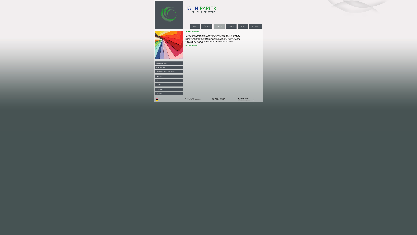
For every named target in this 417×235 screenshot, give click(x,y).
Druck (158, 80)
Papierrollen (159, 76)
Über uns (206, 26)
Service (231, 26)
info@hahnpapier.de (244, 100)
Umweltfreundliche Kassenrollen (165, 72)
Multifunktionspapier (162, 63)
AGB (239, 98)
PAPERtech (159, 93)
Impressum (255, 26)
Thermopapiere (160, 67)
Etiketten (158, 85)
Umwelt (243, 26)
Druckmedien (160, 89)
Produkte (219, 26)
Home (195, 26)
